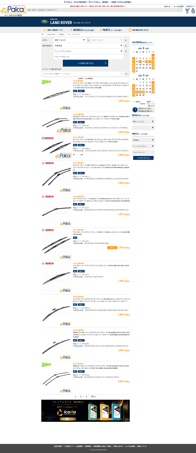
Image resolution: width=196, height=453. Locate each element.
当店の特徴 (58, 446)
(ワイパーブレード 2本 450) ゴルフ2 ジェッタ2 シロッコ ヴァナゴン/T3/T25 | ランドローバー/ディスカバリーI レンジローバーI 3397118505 (100, 140)
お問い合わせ (118, 446)
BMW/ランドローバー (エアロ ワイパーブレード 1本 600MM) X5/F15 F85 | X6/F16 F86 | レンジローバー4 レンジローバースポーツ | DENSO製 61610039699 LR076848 (101, 334)
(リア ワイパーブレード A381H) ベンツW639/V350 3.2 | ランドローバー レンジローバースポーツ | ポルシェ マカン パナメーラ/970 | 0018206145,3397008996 (101, 199)
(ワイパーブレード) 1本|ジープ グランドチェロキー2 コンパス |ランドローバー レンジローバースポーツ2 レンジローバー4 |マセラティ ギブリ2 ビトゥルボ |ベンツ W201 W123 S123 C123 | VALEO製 (101, 85)
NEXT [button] (149, 101)
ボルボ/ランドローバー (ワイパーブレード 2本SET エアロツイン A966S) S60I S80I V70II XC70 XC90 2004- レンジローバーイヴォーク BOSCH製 (101, 117)
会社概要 (79, 446)
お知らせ (167, 6)
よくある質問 (178, 6)
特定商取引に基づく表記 (102, 446)
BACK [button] (138, 101)
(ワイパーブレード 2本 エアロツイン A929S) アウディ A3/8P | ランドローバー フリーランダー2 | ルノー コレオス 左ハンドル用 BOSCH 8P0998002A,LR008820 (101, 167)
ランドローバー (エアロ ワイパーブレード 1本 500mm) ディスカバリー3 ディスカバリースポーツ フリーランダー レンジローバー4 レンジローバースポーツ (101, 300)
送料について (142, 446)
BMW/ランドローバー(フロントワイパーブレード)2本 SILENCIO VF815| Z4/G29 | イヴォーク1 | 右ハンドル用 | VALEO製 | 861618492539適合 (101, 367)
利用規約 (88, 446)
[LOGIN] (193, 9)
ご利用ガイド (190, 6)
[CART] (187, 9)
